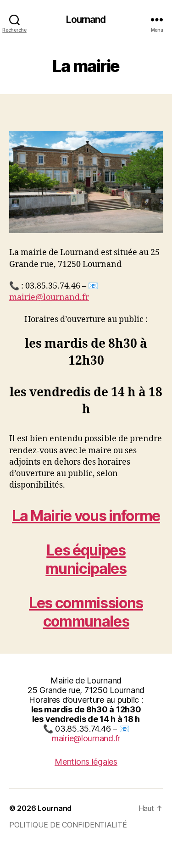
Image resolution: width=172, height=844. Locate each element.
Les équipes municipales (85, 559)
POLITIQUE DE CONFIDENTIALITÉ (68, 824)
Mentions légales (86, 761)
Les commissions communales (86, 612)
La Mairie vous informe (86, 516)
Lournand (85, 19)
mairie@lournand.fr (49, 297)
